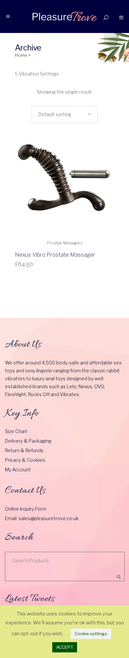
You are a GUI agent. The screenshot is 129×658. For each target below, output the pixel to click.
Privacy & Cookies (25, 460)
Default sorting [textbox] (54, 114)
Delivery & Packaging (28, 441)
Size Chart (16, 431)
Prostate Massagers (64, 242)
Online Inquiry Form (25, 509)
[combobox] (64, 114)
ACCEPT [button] (64, 647)
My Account (18, 469)
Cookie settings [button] (91, 633)
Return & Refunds (24, 450)
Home (21, 55)
